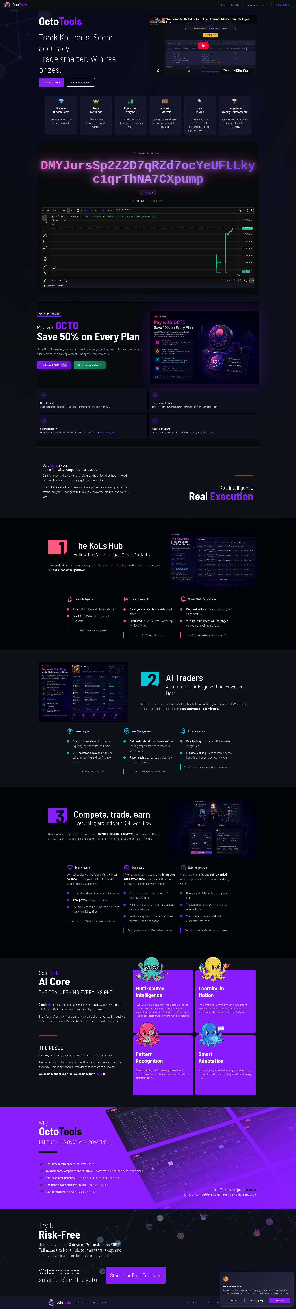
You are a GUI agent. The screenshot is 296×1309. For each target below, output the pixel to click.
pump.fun (139, 200)
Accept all (279, 1300)
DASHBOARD (283, 5)
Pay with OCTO (55, 364)
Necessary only (256, 1300)
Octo (79, 1302)
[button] (212, 560)
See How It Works (80, 82)
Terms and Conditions (202, 1302)
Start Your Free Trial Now (136, 1275)
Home (224, 4)
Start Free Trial (51, 82)
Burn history (158, 200)
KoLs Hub (235, 4)
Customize (233, 1300)
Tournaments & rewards (256, 4)
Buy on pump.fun (90, 364)
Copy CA (149, 192)
